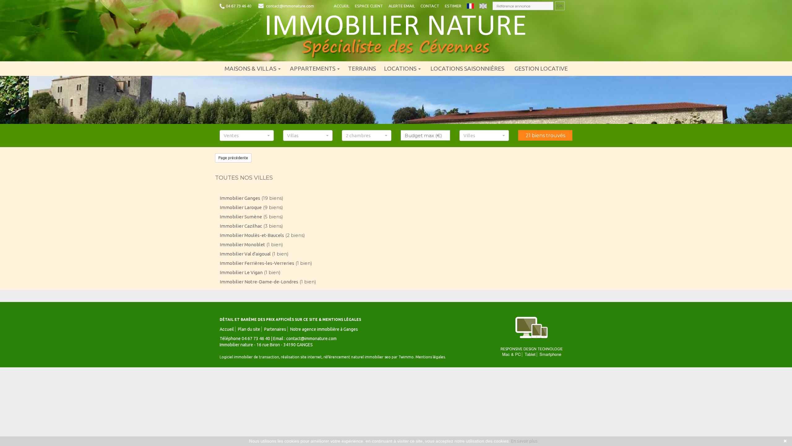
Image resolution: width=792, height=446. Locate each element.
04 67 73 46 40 (238, 6)
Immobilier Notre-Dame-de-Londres (259, 281)
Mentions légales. (430, 357)
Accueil (341, 6)
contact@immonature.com (290, 6)
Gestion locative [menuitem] (541, 68)
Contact (429, 6)
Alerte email (402, 6)
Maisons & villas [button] (251, 68)
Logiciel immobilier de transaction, (250, 357)
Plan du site (249, 329)
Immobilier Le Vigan (241, 272)
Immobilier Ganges (240, 198)
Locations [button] (401, 68)
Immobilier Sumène (241, 216)
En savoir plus (524, 441)
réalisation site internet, (302, 357)
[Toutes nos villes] (396, 36)
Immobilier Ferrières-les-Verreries (257, 263)
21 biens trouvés (545, 135)
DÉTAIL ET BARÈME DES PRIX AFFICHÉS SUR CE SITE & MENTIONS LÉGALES (290, 319)
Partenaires (275, 329)
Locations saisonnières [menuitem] (467, 68)
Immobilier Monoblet (242, 244)
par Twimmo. (403, 357)
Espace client (369, 6)
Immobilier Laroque (241, 207)
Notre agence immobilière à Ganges (324, 329)
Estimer (453, 6)
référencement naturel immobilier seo (358, 357)
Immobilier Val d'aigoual (245, 253)
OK (560, 5)
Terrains (362, 68)
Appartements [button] (313, 68)
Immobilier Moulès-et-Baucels (252, 235)
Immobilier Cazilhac (241, 226)
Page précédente (233, 158)
